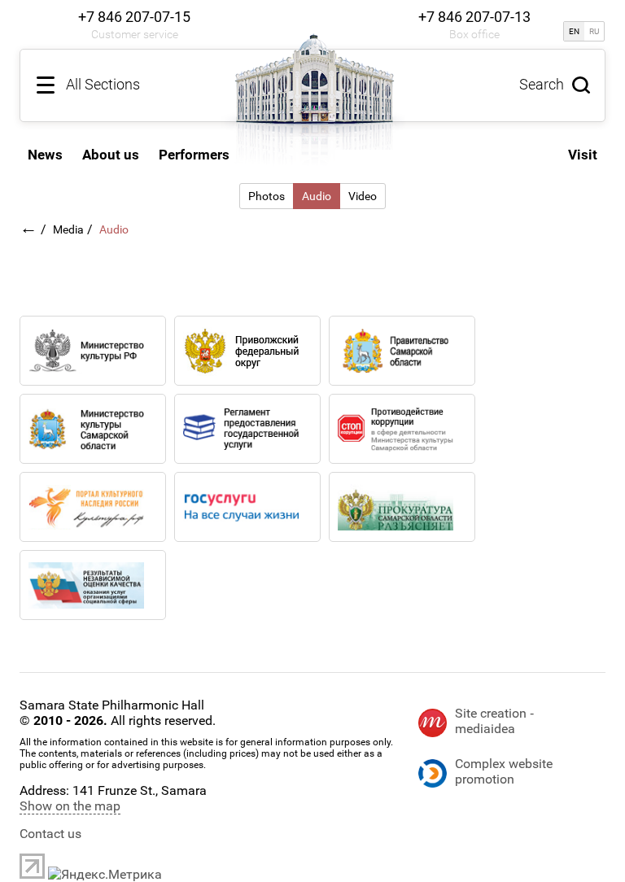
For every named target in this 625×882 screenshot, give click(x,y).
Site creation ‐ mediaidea (494, 720)
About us (110, 154)
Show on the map (70, 806)
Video (362, 196)
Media (68, 229)
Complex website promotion (504, 771)
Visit (582, 154)
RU (594, 31)
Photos (266, 196)
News (45, 154)
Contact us (50, 833)
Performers (194, 154)
